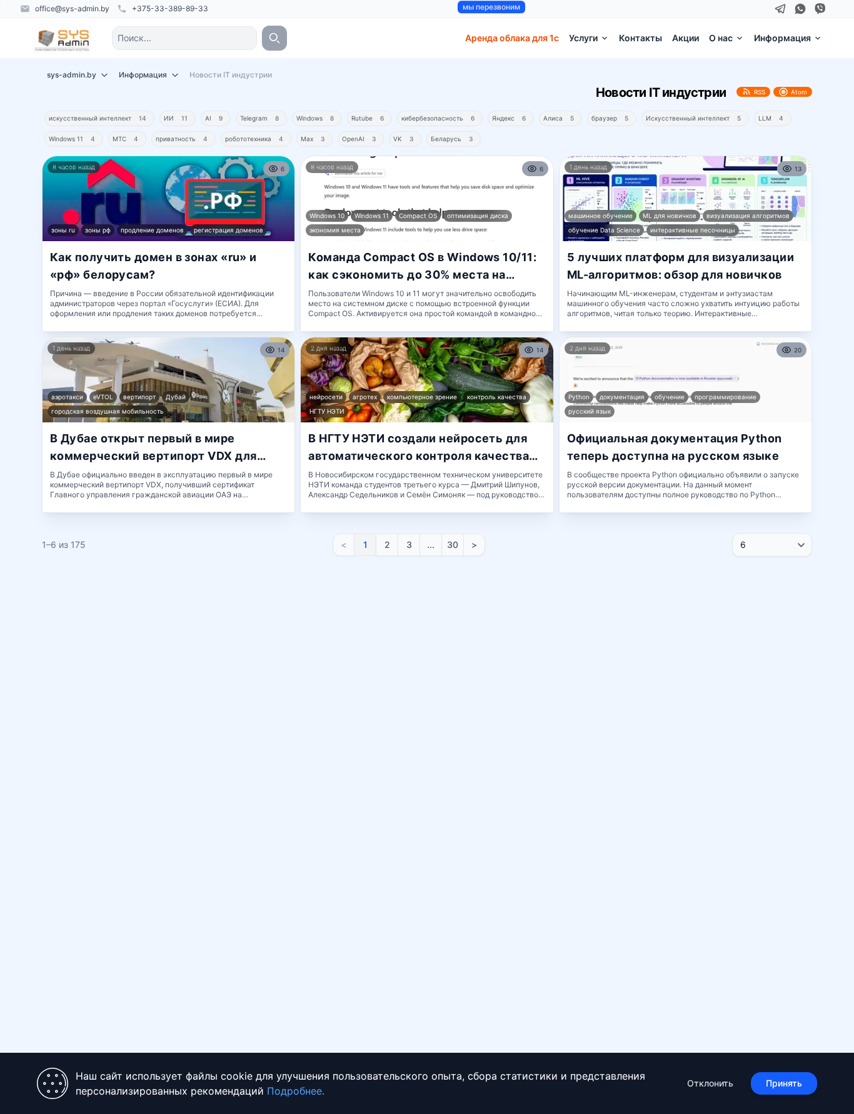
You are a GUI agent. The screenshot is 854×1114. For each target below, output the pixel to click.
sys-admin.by (71, 74)
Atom (799, 92)
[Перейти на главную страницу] (62, 38)
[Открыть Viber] (820, 8)
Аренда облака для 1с (512, 37)
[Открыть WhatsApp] (800, 8)
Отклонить (710, 1083)
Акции (685, 37)
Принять (784, 1083)
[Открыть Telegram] (780, 8)
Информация (782, 37)
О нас (721, 37)
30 (452, 544)
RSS (759, 92)
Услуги (583, 37)
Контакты (640, 37)
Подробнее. (295, 1091)
